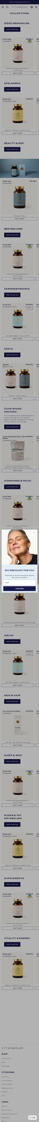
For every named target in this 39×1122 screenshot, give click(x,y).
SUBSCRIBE (19, 588)
